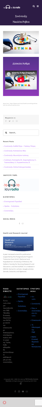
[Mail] (22, 223)
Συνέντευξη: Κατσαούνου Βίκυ (15, 151)
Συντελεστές (35, 304)
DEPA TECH (33, 381)
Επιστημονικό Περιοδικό (13, 202)
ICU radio (33, 298)
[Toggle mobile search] (34, 6)
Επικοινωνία (35, 320)
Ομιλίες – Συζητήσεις (11, 206)
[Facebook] (19, 223)
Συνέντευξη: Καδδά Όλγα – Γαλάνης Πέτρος (20, 146)
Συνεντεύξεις (8, 211)
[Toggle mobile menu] (38, 6)
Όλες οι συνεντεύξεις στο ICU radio (35, 312)
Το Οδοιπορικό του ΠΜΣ (35, 328)
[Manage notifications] (4, 402)
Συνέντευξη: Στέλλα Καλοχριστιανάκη (17, 167)
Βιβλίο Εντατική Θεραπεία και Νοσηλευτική (35, 342)
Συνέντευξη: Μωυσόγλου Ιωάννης (16, 155)
